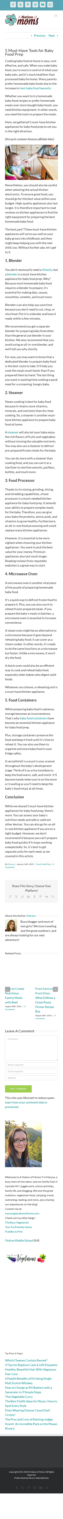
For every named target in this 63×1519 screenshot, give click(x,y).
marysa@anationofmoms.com (22, 1213)
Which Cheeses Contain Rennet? (26, 1360)
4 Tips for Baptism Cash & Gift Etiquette (31, 1365)
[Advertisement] (31, 1312)
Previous (40, 35)
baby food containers (33, 718)
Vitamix (47, 269)
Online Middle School (19, 1240)
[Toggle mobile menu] (56, 15)
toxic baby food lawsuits (35, 88)
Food (38, 864)
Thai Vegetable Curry (19, 1396)
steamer (13, 432)
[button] (7, 989)
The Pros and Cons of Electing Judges (29, 1419)
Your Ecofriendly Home (18, 1227)
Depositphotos (42, 1478)
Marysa (11, 864)
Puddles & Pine (14, 1231)
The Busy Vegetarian (17, 1222)
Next (52, 35)
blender (12, 274)
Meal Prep (46, 864)
